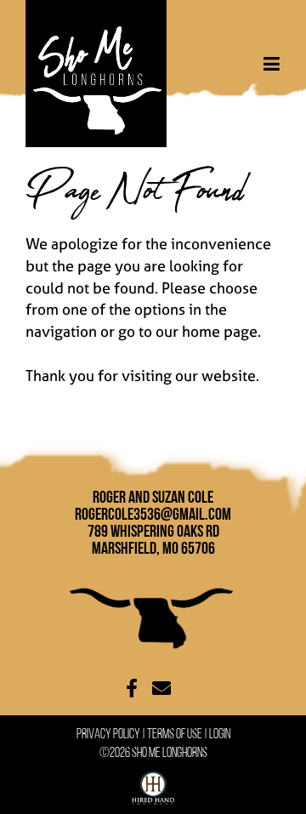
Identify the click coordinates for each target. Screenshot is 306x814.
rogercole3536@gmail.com (153, 513)
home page (220, 331)
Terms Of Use (174, 733)
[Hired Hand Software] (153, 784)
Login (219, 733)
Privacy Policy (108, 733)
